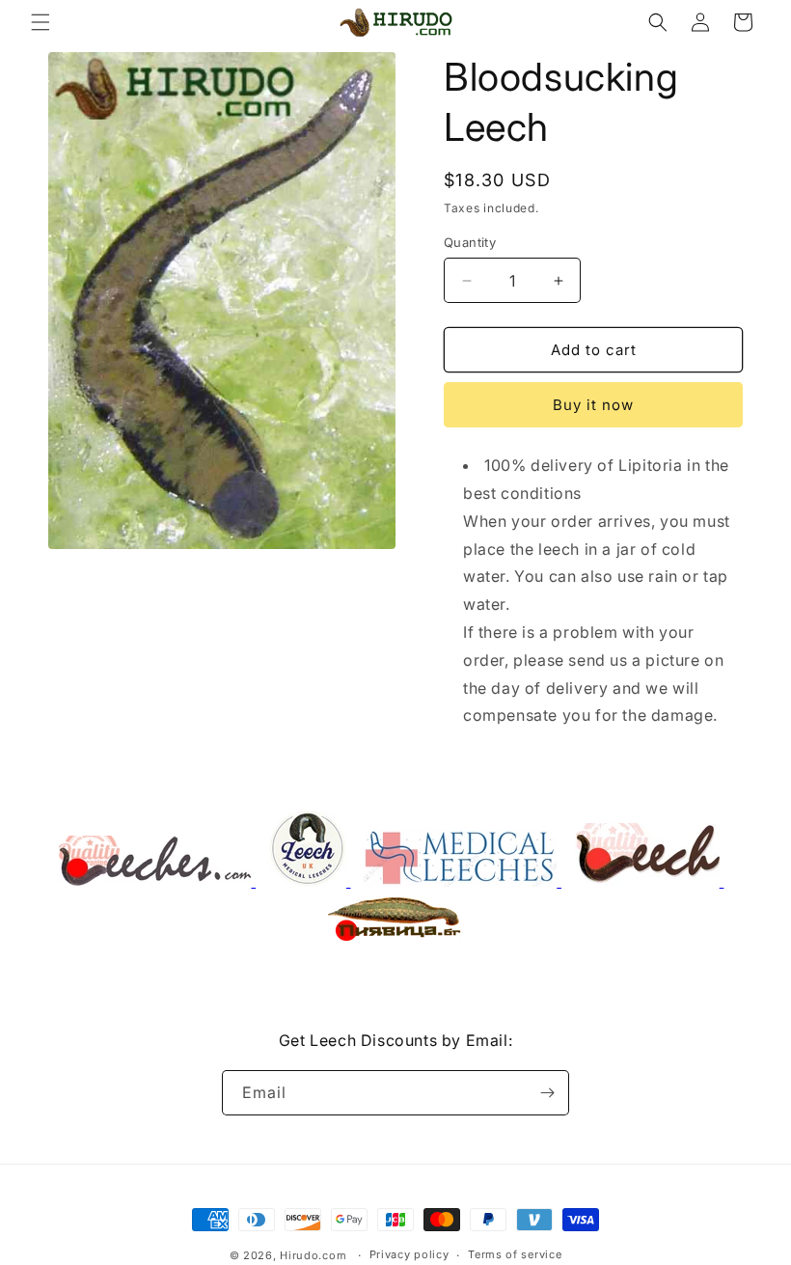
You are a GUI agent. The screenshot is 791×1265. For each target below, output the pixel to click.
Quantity (470, 242)
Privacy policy (409, 1254)
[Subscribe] (547, 1092)
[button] (40, 22)
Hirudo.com (313, 1255)
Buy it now (593, 405)
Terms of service (514, 1254)
